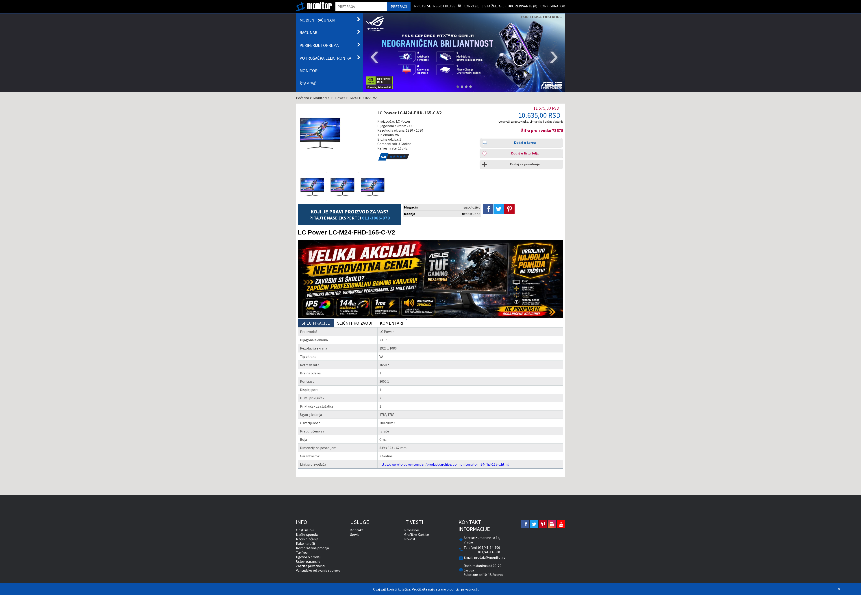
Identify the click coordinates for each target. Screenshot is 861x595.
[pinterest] (543, 524)
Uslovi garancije (308, 561)
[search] (361, 6)
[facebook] (525, 524)
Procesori (411, 530)
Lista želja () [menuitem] (494, 6)
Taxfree (302, 552)
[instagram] (552, 524)
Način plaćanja (307, 539)
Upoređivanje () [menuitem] (522, 6)
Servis (354, 534)
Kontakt (356, 530)
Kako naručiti (306, 543)
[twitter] (534, 524)
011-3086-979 (376, 218)
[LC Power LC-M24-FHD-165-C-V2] (335, 132)
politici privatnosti (463, 589)
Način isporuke (307, 534)
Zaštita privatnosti (310, 566)
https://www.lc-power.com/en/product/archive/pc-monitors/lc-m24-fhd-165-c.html (444, 464)
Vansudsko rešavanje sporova (318, 570)
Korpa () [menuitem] (471, 6)
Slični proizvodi (354, 323)
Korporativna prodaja (312, 548)
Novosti (410, 539)
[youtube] (561, 524)
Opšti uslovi (305, 530)
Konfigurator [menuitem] (552, 6)
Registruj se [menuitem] (444, 6)
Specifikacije (316, 323)
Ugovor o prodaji (308, 557)
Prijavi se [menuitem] (422, 6)
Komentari (391, 323)
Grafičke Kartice (416, 534)
